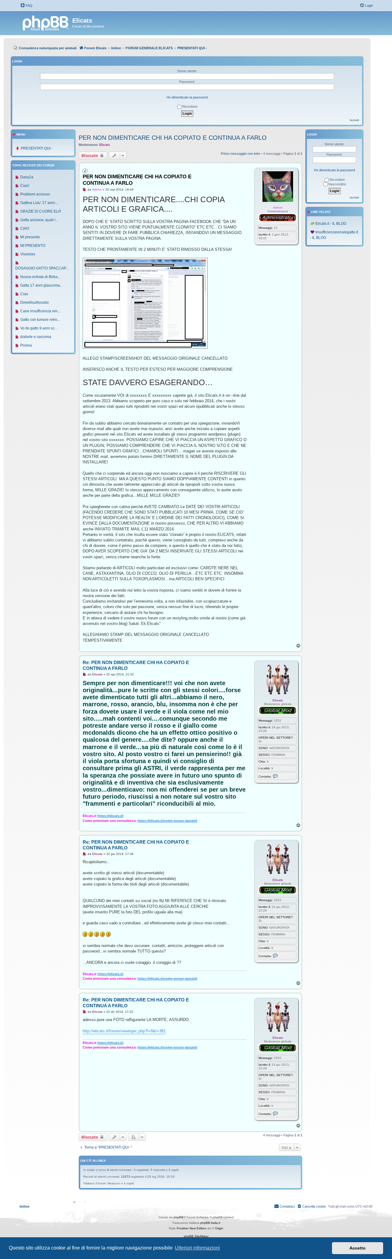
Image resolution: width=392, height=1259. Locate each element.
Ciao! (24, 186)
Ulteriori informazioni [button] (197, 1247)
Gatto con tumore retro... (40, 320)
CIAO (24, 228)
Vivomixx (27, 254)
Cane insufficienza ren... (40, 311)
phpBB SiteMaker (196, 1236)
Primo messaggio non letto (240, 153)
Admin (277, 207)
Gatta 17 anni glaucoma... (41, 285)
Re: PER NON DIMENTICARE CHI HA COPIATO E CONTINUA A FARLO (136, 665)
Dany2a (26, 177)
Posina (26, 345)
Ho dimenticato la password (187, 97)
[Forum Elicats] (46, 22)
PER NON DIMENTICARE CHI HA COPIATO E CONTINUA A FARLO (173, 137)
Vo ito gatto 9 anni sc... (38, 328)
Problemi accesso (35, 194)
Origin (219, 1228)
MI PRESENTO (32, 245)
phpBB (178, 1217)
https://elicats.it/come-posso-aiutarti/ (167, 821)
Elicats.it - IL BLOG (330, 223)
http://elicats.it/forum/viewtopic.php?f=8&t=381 (124, 1031)
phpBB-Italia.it (210, 1222)
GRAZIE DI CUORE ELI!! (40, 211)
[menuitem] (26, 5)
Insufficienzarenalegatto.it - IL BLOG (334, 235)
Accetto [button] (357, 1248)
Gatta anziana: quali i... (39, 220)
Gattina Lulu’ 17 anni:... (39, 203)
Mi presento (30, 237)
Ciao (24, 294)
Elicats (104, 145)
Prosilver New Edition (191, 1228)
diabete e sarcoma (35, 337)
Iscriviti (354, 120)
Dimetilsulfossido (34, 302)
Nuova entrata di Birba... (40, 277)
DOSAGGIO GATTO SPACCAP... (41, 268)
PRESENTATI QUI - (37, 148)
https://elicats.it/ (110, 816)
